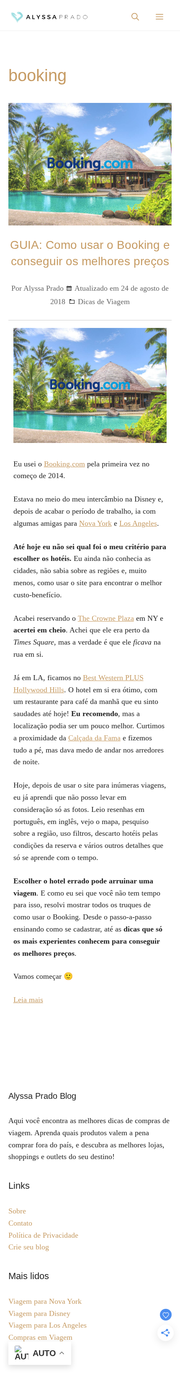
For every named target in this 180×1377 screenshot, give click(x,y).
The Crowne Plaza (106, 618)
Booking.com (64, 464)
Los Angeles (138, 523)
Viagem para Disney (39, 1313)
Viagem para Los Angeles (47, 1325)
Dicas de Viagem (104, 301)
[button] (135, 17)
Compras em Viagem (40, 1337)
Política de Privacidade (43, 1235)
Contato (20, 1223)
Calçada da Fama (94, 738)
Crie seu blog (28, 1247)
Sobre (17, 1211)
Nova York (95, 523)
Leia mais (28, 1000)
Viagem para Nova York (45, 1301)
